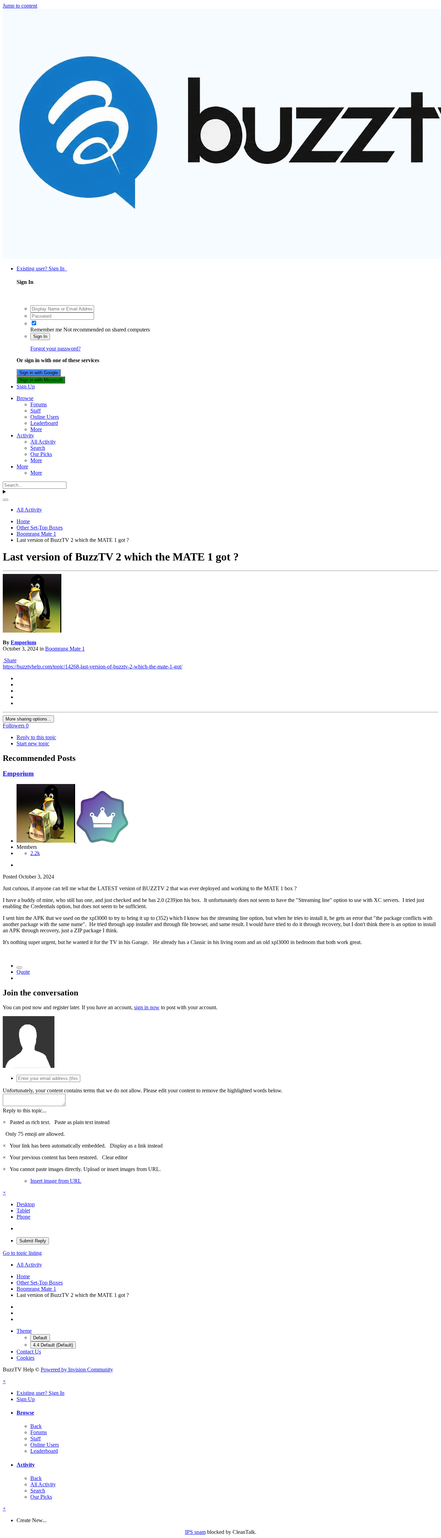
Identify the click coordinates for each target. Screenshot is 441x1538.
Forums (38, 404)
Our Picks (41, 454)
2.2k (35, 853)
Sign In (40, 336)
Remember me (46, 330)
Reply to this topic (36, 737)
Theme (24, 1331)
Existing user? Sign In (42, 268)
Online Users (44, 417)
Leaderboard (44, 423)
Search (37, 448)
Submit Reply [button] (32, 1240)
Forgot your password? (55, 348)
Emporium (23, 642)
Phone (23, 1217)
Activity (25, 435)
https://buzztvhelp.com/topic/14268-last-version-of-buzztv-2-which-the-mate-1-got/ (92, 666)
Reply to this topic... (25, 1110)
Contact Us (29, 1352)
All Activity (43, 442)
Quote (23, 972)
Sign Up (26, 386)
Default (40, 1337)
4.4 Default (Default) (53, 1345)
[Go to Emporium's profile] (32, 631)
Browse (25, 398)
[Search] (5, 500)
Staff (35, 411)
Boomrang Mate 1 (65, 649)
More (36, 429)
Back (36, 1426)
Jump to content (20, 6)
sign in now (147, 1007)
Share (10, 660)
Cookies (25, 1358)
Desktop (26, 1204)
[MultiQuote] (19, 967)
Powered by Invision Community (77, 1369)
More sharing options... (28, 719)
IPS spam (195, 1532)
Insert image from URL (55, 1181)
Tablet (23, 1210)
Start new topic (33, 743)
